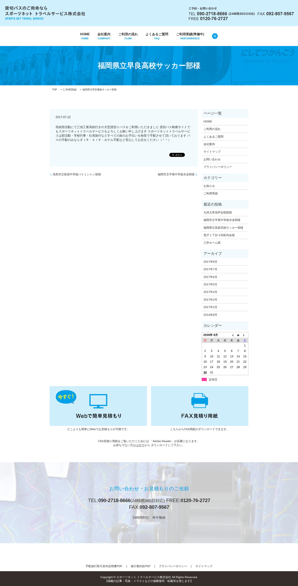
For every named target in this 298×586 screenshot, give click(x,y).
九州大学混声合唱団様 (218, 212)
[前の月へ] (231, 335)
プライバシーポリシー (218, 166)
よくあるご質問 (157, 36)
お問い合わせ (212, 159)
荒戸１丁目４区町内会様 (219, 235)
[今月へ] (238, 335)
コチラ (140, 445)
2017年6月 (210, 277)
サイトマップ (212, 151)
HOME (85, 36)
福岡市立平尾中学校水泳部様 (176, 174)
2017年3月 (210, 299)
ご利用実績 (70, 89)
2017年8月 (210, 261)
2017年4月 (210, 292)
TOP (54, 89)
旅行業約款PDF (141, 566)
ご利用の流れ (128, 36)
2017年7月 (210, 269)
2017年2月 (210, 307)
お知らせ (209, 185)
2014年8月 (210, 314)
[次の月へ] (245, 335)
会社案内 (104, 36)
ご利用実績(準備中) (190, 36)
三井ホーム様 (212, 242)
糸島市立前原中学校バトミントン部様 (77, 174)
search (215, 36)
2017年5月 (210, 284)
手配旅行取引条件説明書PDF (104, 566)
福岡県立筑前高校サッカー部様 (223, 227)
